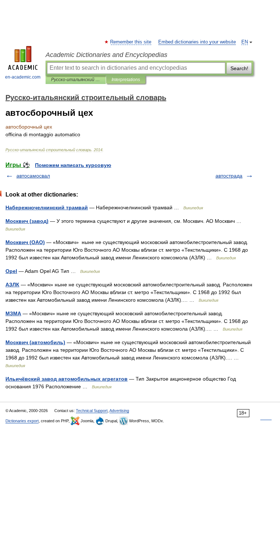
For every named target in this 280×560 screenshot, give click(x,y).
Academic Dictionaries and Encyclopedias (106, 54)
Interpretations (126, 79)
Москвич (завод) (26, 221)
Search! (239, 68)
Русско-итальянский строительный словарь (75, 79)
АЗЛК (12, 284)
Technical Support (92, 410)
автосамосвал (33, 176)
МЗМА (13, 313)
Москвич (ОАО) (25, 242)
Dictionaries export (22, 421)
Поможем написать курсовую (73, 165)
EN (244, 42)
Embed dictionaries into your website (197, 42)
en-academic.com (22, 77)
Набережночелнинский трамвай (46, 207)
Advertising (119, 410)
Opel (11, 271)
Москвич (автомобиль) (35, 342)
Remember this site (131, 42)
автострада (228, 176)
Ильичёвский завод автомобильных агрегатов (66, 379)
